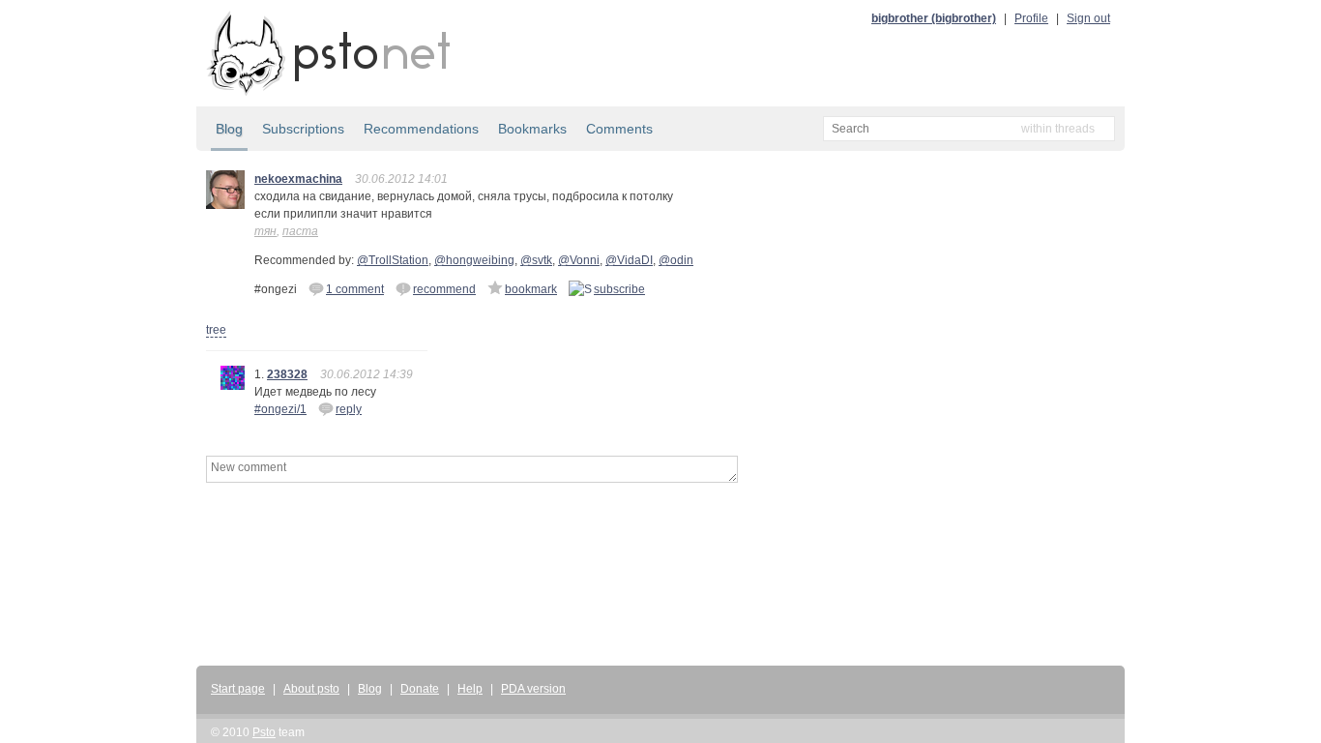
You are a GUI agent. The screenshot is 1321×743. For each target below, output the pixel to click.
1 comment (355, 289)
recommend (444, 289)
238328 (287, 374)
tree (216, 330)
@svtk (536, 260)
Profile (1031, 18)
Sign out (1088, 18)
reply (349, 409)
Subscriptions (303, 128)
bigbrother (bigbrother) (933, 18)
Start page (238, 689)
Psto (264, 732)
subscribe (619, 289)
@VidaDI (629, 260)
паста (300, 231)
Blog (229, 128)
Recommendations (421, 128)
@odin (676, 260)
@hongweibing (474, 260)
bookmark (531, 289)
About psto (311, 689)
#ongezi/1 (280, 409)
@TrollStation (392, 260)
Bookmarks (532, 128)
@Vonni (579, 260)
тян (265, 231)
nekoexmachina (298, 179)
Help (470, 689)
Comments (619, 128)
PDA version (533, 689)
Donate (419, 689)
